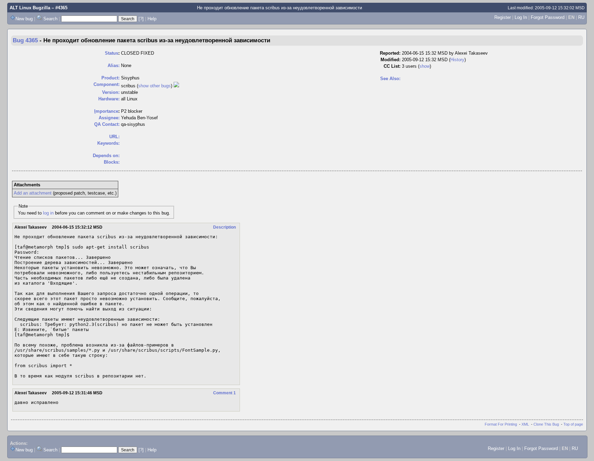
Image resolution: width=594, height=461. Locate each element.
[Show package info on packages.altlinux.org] (176, 85)
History (457, 59)
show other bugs (154, 85)
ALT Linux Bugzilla (30, 7)
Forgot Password (547, 17)
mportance (106, 111)
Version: (111, 92)
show (424, 66)
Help (151, 18)
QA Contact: (107, 124)
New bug (24, 18)
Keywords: (108, 143)
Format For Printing (501, 424)
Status (111, 53)
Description (224, 227)
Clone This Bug (546, 424)
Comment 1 (224, 393)
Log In (521, 17)
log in (48, 213)
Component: (107, 84)
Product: (110, 77)
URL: (114, 136)
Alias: (114, 65)
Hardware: (109, 98)
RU (581, 17)
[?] (141, 18)
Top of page (573, 424)
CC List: (392, 66)
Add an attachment (33, 193)
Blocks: (112, 162)
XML (525, 424)
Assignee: (109, 117)
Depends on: (106, 155)
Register (502, 17)
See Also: (390, 78)
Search (50, 18)
